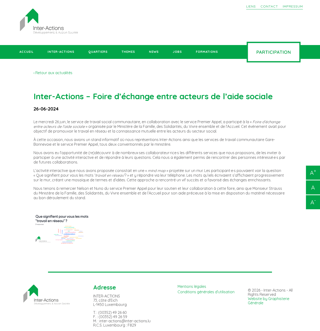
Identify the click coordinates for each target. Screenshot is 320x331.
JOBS (177, 51)
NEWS (154, 51)
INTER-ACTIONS (61, 51)
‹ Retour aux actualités (52, 72)
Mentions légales (192, 286)
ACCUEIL (26, 51)
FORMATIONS (207, 51)
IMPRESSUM (293, 6)
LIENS (251, 6)
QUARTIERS (98, 51)
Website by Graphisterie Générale (268, 301)
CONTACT (269, 6)
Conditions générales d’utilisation (206, 292)
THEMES (128, 51)
